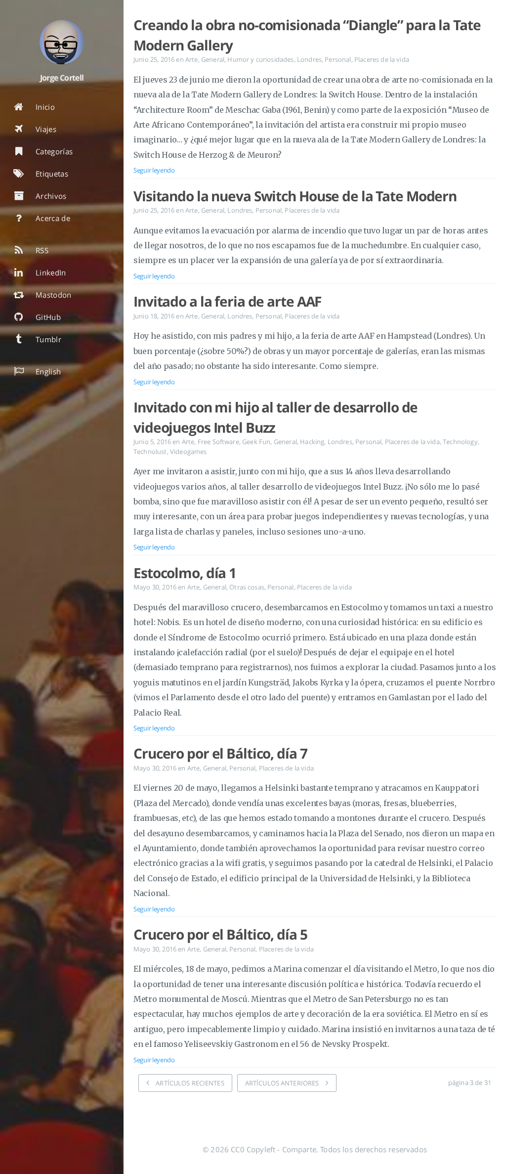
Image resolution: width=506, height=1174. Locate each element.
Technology (460, 441)
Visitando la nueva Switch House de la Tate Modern (295, 195)
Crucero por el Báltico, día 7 (220, 753)
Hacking (312, 441)
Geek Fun (256, 441)
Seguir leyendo (154, 170)
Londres (309, 59)
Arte (191, 59)
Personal (338, 59)
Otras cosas (246, 587)
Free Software (218, 441)
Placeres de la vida (381, 59)
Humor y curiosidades (260, 59)
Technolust (150, 451)
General (212, 59)
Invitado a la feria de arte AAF (227, 301)
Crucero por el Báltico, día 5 (220, 934)
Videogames (188, 451)
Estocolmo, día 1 (184, 572)
